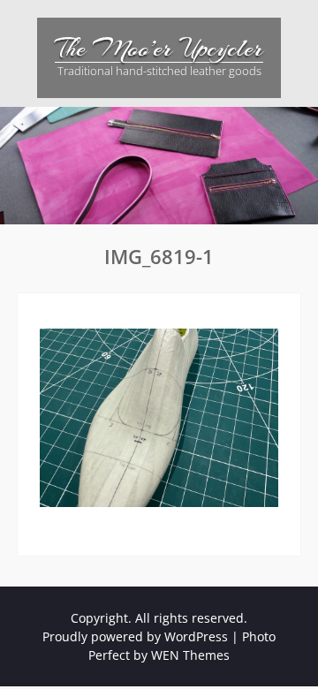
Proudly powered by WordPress (135, 636)
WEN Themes (190, 655)
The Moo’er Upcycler (159, 48)
